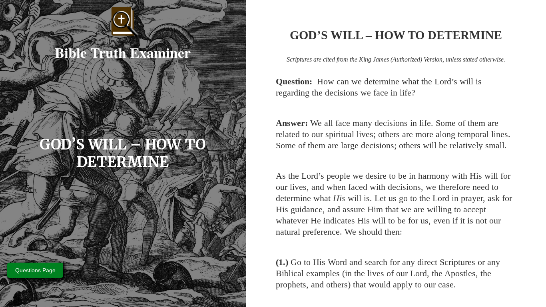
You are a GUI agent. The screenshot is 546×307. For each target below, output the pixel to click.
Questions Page (35, 270)
